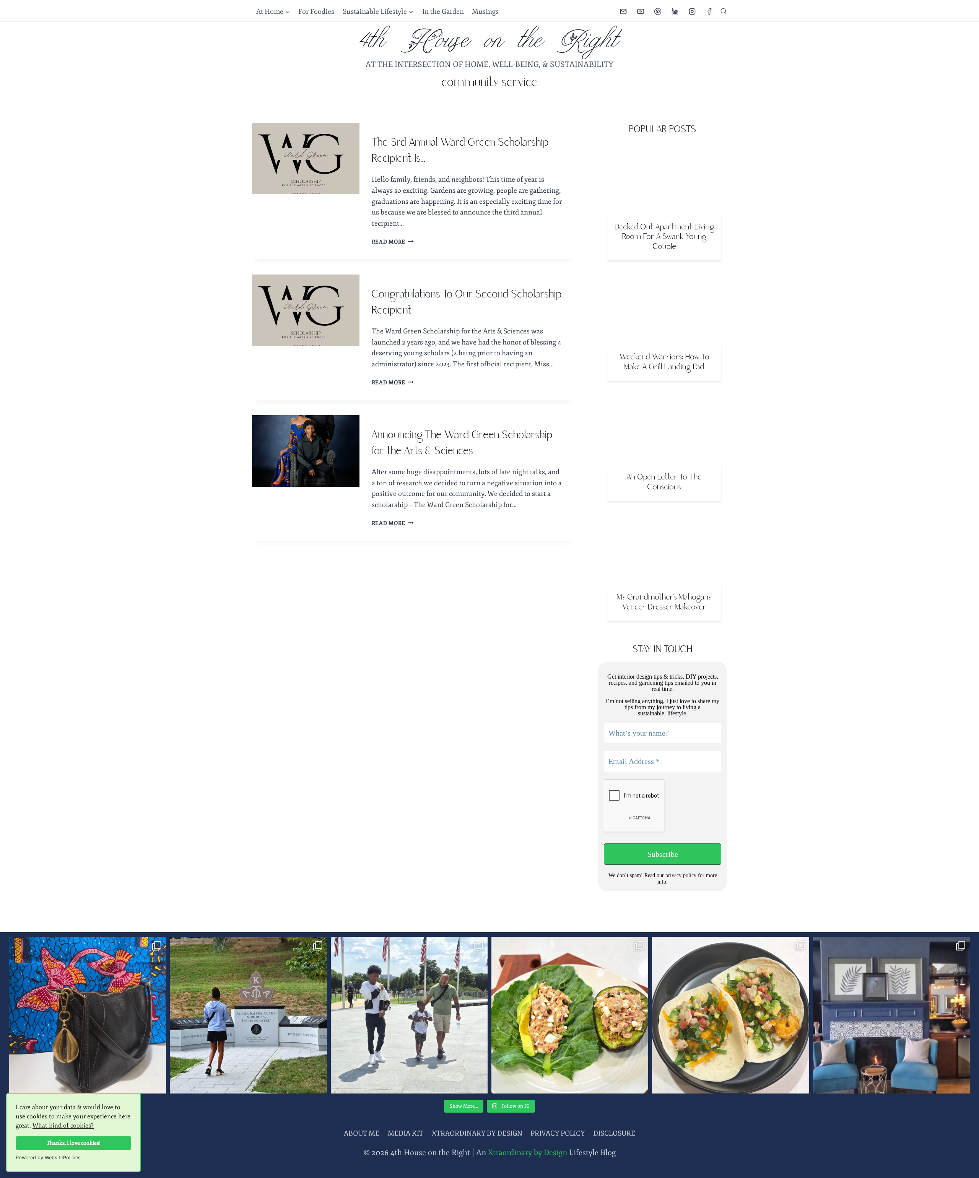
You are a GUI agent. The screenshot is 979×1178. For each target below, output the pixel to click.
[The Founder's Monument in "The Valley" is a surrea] (248, 1015)
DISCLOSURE (614, 1133)
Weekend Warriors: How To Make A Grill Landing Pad (664, 362)
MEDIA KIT (405, 1133)
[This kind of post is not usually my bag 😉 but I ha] (87, 1015)
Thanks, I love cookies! (74, 1142)
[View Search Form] (723, 11)
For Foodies (316, 11)
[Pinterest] (658, 11)
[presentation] (305, 158)
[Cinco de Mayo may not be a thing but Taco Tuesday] (730, 1015)
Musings (485, 11)
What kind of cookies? (63, 1125)
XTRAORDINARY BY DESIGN (477, 1133)
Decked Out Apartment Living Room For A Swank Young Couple (664, 237)
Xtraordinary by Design (527, 1152)
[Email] (623, 11)
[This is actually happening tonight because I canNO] (891, 1015)
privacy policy (680, 875)
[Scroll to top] (960, 1157)
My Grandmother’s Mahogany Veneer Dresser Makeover (664, 602)
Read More (393, 241)
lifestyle (676, 713)
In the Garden (443, 11)
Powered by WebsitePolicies (48, 1157)
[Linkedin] (675, 11)
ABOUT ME (361, 1133)
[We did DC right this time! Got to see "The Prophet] (409, 1015)
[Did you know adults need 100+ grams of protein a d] (569, 1015)
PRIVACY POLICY (557, 1133)
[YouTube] (640, 11)
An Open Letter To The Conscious (664, 482)
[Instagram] (692, 11)
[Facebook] (709, 11)
